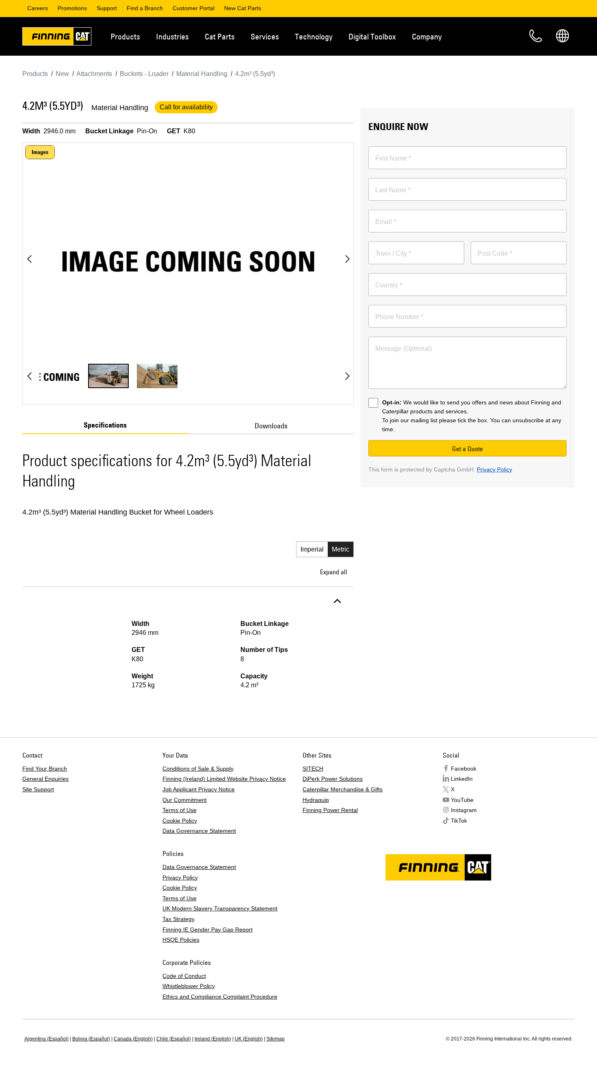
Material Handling (119, 108)
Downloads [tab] (271, 425)
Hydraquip (316, 800)
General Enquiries (45, 778)
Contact (535, 35)
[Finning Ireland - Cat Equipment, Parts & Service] (56, 37)
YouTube (462, 800)
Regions (562, 35)
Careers (37, 8)
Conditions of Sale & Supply (198, 768)
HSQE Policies (180, 939)
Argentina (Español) (46, 1039)
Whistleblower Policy (188, 986)
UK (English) (249, 1039)
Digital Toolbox (372, 36)
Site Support (38, 789)
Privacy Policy (494, 469)
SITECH (313, 768)
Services (265, 36)
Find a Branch (145, 8)
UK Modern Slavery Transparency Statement (219, 908)
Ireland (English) (213, 1039)
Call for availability (186, 107)
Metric (340, 549)
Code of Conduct (184, 976)
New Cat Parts (242, 8)
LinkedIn (462, 778)
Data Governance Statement (199, 831)
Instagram (464, 810)
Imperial (312, 549)
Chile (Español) (173, 1039)
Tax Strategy (178, 919)
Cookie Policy (179, 820)
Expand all (333, 572)
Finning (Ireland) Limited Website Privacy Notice (224, 778)
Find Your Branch (44, 768)
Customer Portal (193, 8)
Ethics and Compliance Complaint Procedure (219, 996)
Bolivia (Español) (91, 1039)
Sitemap (275, 1039)
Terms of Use (179, 810)
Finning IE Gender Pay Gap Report (207, 929)
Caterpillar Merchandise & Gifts (343, 789)
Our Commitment (184, 800)
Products (125, 36)
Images (40, 152)
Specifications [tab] (105, 425)
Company (427, 36)
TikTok (459, 820)
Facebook (463, 768)
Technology (314, 36)
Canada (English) (133, 1039)
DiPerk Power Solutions (333, 778)
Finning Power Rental (330, 810)
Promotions (72, 8)
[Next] (347, 259)
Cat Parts (220, 36)
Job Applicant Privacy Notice (198, 789)
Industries (172, 36)
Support (107, 8)
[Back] (29, 259)
